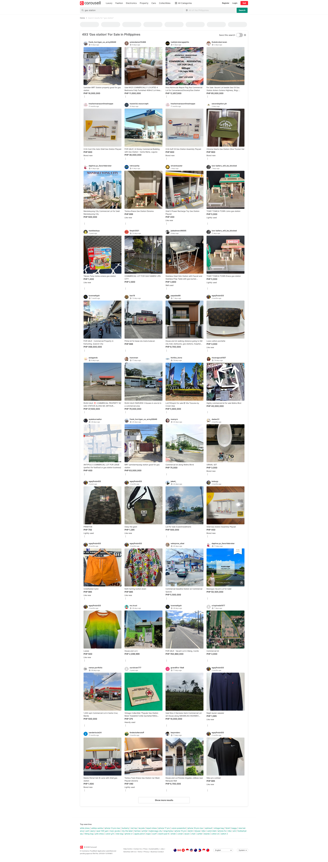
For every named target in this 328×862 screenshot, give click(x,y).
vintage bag (219, 828)
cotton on (215, 834)
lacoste (142, 828)
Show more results (164, 800)
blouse (197, 831)
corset (180, 834)
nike (229, 831)
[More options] (85, 97)
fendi (227, 828)
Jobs (162, 849)
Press (145, 849)
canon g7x (109, 834)
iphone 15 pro (180, 831)
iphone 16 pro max (195, 828)
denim (190, 831)
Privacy (146, 852)
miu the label (127, 831)
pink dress (99, 834)
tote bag (119, 834)
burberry (125, 828)
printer (144, 831)
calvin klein (211, 831)
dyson (186, 834)
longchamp (168, 831)
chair (193, 834)
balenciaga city (155, 831)
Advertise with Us (129, 852)
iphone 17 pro (164, 828)
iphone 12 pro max (112, 828)
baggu (234, 828)
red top (134, 828)
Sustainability (154, 849)
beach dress (151, 828)
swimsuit (208, 828)
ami (234, 831)
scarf (154, 834)
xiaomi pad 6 (163, 834)
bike (203, 831)
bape (148, 834)
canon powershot (178, 828)
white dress (85, 828)
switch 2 (224, 834)
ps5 (87, 831)
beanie (207, 834)
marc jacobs (115, 831)
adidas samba (97, 828)
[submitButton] (242, 10)
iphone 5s (222, 831)
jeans (93, 831)
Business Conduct (157, 852)
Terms (140, 852)
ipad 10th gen (102, 831)
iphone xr (129, 834)
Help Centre (127, 849)
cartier (199, 834)
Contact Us (138, 849)
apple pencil (139, 834)
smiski (173, 834)
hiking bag (89, 834)
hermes (137, 831)
